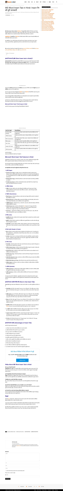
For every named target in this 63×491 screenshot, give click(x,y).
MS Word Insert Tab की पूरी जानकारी (47, 14)
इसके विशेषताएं (10, 49)
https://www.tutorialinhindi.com (15, 443)
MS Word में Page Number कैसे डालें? (47, 21)
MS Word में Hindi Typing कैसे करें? (47, 17)
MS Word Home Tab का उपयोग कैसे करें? (48, 13)
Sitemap (56, 490)
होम (5, 5)
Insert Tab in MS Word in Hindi (11, 431)
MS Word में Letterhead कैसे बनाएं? (47, 26)
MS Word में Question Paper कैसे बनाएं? (48, 28)
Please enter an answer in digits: (10, 472)
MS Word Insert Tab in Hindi (20, 431)
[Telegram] (15, 436)
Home (25, 1)
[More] (18, 436)
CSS (32, 1)
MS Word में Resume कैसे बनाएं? (47, 25)
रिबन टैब (17, 36)
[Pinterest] (11, 436)
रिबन (9, 398)
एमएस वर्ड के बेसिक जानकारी (27, 48)
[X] (8, 436)
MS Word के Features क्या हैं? (46, 11)
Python (44, 1)
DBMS (50, 1)
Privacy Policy (44, 490)
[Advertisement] (22, 23)
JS (34, 1)
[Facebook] (6, 436)
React (37, 1)
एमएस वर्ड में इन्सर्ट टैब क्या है (27, 431)
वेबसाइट (7, 306)
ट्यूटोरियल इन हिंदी (19, 445)
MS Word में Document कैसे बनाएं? (47, 16)
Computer (49, 490)
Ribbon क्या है (15, 49)
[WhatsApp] (13, 436)
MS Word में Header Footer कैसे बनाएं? (48, 22)
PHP (40, 1)
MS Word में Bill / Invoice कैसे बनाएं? (47, 27)
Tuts (53, 1)
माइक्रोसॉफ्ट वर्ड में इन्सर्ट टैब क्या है (34, 431)
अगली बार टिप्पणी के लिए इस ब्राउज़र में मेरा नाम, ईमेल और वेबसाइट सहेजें (15, 470)
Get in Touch (39, 490)
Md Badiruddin (14, 441)
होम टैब (21, 91)
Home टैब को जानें (22, 49)
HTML (29, 1)
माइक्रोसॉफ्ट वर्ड (7, 36)
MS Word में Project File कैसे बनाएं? (47, 30)
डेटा (24, 206)
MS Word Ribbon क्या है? (46, 12)
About (35, 490)
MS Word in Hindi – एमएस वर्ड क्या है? (47, 9)
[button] (56, 2)
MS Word (8, 5)
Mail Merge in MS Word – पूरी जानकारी (48, 23)
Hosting (53, 490)
